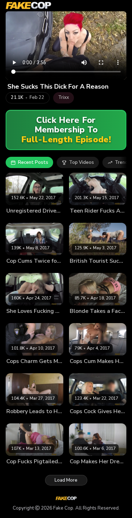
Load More (66, 480)
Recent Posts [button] (33, 162)
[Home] (28, 6)
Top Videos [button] (81, 162)
